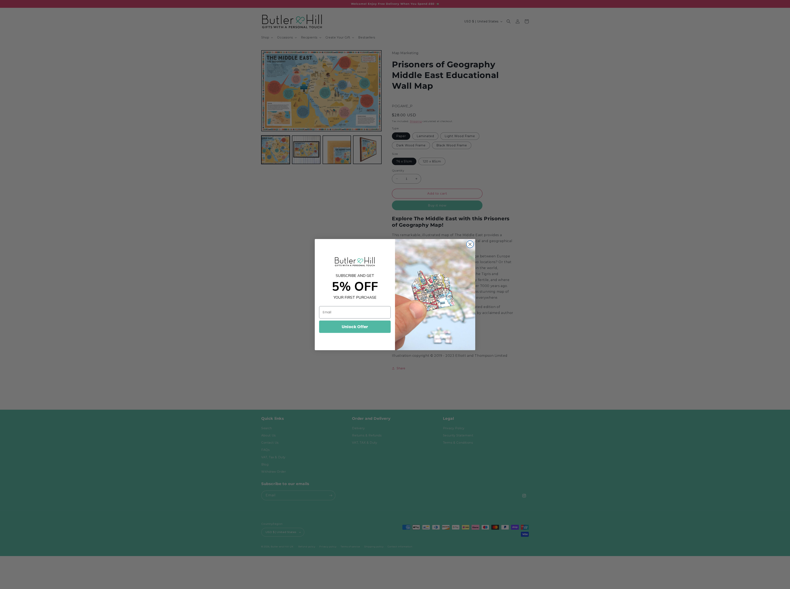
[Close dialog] (470, 244)
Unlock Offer (355, 327)
